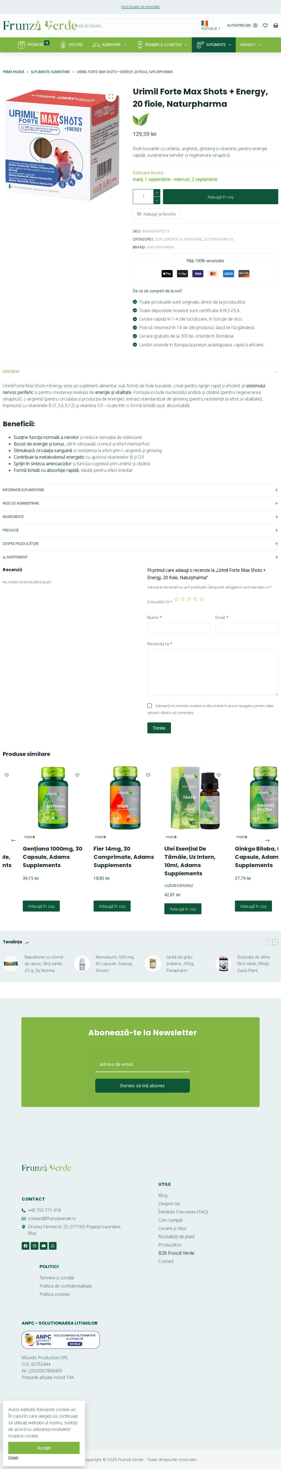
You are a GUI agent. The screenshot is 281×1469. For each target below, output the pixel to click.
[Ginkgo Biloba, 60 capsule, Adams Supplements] (247, 797)
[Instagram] (34, 1246)
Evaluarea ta (159, 602)
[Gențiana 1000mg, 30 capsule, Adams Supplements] (35, 797)
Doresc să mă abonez (142, 1086)
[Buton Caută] (206, 25)
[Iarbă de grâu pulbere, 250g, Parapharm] (153, 963)
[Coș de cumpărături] (275, 25)
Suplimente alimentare (178, 239)
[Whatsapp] (53, 1246)
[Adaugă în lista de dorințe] (58, 774)
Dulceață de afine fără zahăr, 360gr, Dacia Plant (253, 963)
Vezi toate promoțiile (140, 6)
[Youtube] (43, 1246)
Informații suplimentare (23, 489)
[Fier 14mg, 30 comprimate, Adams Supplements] (106, 797)
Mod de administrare (21, 503)
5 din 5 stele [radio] (201, 602)
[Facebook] (25, 1246)
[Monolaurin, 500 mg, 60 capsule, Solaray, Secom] (82, 963)
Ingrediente (13, 516)
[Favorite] (265, 25)
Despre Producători (20, 543)
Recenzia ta (159, 643)
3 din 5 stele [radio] (189, 602)
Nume (154, 617)
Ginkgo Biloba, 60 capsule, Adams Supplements (241, 857)
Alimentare (111, 44)
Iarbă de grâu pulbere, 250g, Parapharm (180, 963)
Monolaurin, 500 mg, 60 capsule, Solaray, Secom (115, 963)
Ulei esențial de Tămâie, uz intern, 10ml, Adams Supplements (171, 861)
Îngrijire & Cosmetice (164, 44)
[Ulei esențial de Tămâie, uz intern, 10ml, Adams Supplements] (177, 797)
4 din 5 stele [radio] (195, 602)
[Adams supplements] (81, 837)
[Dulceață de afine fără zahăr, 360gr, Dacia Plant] (223, 963)
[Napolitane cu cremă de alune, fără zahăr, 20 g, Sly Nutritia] (11, 963)
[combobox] (134, 25)
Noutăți (76, 44)
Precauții (10, 530)
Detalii (13, 1457)
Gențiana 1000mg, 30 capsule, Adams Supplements (33, 857)
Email (222, 617)
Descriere (11, 371)
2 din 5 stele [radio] (182, 602)
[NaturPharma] (141, 119)
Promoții (37, 44)
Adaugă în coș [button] (22, 906)
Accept (44, 1448)
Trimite (159, 728)
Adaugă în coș (220, 197)
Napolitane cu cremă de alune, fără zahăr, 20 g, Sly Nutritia (44, 963)
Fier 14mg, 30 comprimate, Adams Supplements (105, 857)
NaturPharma (160, 247)
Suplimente (216, 44)
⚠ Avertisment (15, 557)
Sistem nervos (219, 239)
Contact (33, 1199)
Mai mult (247, 44)
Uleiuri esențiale (159, 885)
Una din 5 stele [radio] (176, 602)
